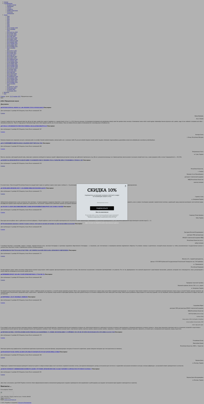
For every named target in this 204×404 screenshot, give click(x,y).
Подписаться (102, 208)
